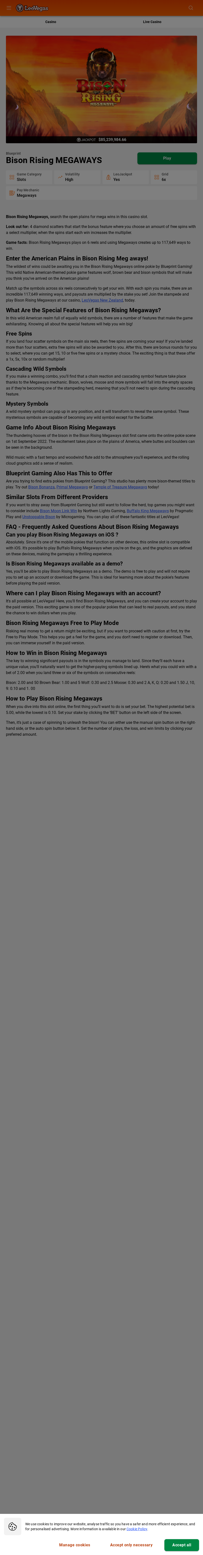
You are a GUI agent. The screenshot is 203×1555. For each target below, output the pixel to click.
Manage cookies (74, 1545)
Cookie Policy (137, 1529)
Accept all (181, 1545)
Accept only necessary (131, 1545)
